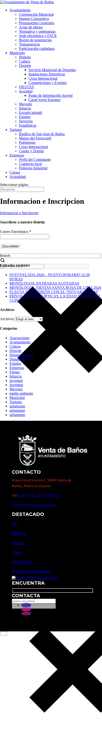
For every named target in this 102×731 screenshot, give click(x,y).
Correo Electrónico (15, 232)
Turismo (15, 130)
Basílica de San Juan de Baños (42, 134)
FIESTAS (26, 87)
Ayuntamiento (20, 10)
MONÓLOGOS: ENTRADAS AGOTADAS (44, 283)
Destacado (17, 359)
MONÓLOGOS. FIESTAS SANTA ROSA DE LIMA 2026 (55, 288)
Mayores (25, 104)
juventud (16, 381)
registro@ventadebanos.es (34, 504)
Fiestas (14, 372)
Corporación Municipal (36, 14)
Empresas (16, 155)
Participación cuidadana (37, 48)
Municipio (17, 53)
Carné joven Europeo (44, 100)
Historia (25, 57)
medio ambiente (21, 393)
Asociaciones (19, 338)
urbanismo (17, 406)
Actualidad (17, 177)
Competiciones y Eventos (47, 83)
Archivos (7, 319)
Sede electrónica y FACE (38, 36)
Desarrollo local (21, 355)
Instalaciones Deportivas (46, 74)
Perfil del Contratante (35, 159)
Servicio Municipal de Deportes (52, 70)
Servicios (26, 121)
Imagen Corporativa (34, 19)
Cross (17, 552)
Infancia (25, 108)
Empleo (25, 117)
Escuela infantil (30, 113)
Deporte (25, 66)
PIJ (15, 524)
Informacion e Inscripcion (19, 213)
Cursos (14, 172)
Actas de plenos (31, 27)
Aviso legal (21, 561)
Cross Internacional (42, 78)
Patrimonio (27, 142)
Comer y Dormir (31, 151)
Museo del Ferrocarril (35, 138)
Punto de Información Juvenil (50, 95)
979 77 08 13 (50, 495)
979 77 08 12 (28, 495)
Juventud (25, 91)
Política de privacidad (31, 571)
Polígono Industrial (33, 168)
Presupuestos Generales (36, 23)
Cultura (24, 61)
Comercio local (30, 164)
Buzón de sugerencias (35, 40)
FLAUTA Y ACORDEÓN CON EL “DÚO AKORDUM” (54, 292)
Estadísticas (27, 125)
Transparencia (29, 44)
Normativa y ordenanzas (37, 31)
